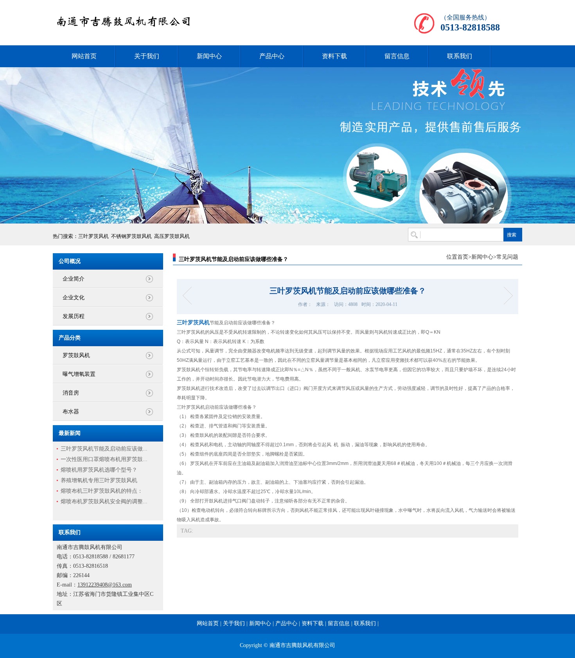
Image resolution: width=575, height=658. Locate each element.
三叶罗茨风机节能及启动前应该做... (104, 449)
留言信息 (397, 56)
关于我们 (146, 56)
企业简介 (73, 279)
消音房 (71, 393)
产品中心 (271, 56)
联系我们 (459, 56)
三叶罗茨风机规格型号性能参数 (505, 295)
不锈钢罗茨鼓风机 (131, 236)
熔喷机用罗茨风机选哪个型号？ (99, 470)
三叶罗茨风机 (93, 236)
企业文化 (73, 297)
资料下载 (334, 56)
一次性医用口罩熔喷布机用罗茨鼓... (104, 459)
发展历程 (73, 316)
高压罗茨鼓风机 (172, 236)
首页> (464, 257)
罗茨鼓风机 (76, 355)
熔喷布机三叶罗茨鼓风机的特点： (102, 491)
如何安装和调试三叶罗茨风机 (189, 295)
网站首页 (84, 56)
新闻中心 (209, 56)
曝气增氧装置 (79, 374)
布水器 (71, 412)
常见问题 (507, 257)
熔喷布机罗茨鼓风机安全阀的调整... (104, 501)
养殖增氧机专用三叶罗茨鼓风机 (99, 480)
